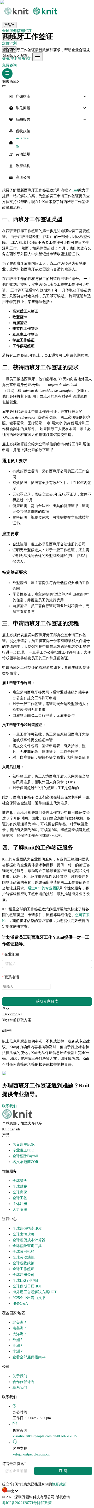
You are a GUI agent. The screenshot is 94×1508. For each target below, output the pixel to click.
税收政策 (23, 131)
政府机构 (23, 166)
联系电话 (11, 977)
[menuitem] (47, 96)
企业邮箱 (11, 954)
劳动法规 (23, 154)
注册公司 (23, 177)
